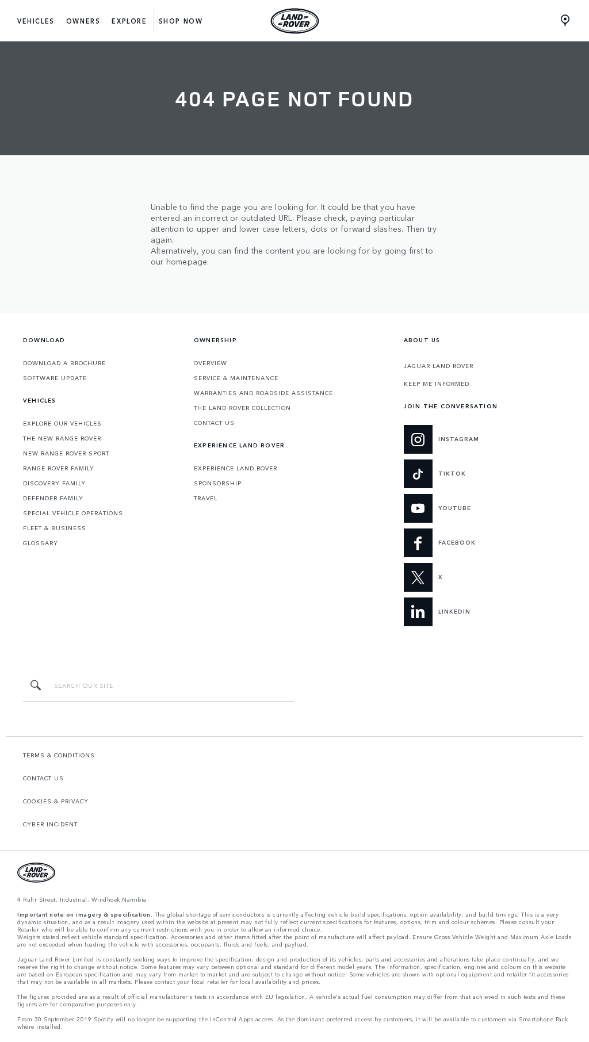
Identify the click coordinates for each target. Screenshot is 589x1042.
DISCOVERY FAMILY (54, 483)
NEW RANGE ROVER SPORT (66, 453)
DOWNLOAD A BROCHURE (64, 363)
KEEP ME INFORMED (436, 384)
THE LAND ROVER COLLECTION (242, 408)
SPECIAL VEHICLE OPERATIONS (73, 513)
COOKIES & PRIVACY (56, 801)
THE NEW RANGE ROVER (62, 438)
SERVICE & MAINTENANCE (236, 378)
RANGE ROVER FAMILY (58, 468)
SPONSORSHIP (218, 483)
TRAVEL (205, 498)
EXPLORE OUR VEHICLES (62, 423)
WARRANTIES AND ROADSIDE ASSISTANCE (263, 393)
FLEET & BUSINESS (54, 528)
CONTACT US (214, 423)
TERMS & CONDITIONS (59, 755)
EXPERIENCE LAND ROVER (235, 468)
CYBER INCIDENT (50, 824)
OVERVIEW (210, 363)
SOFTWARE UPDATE (55, 378)
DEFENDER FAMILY (53, 498)
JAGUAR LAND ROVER (438, 366)
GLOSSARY (40, 543)
